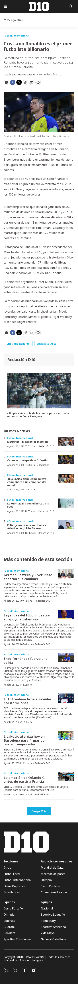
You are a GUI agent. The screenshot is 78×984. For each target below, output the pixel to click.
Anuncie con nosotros (56, 861)
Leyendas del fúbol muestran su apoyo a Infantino (27, 617)
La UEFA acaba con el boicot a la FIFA (28, 505)
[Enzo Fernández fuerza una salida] (66, 657)
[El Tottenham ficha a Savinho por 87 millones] (66, 698)
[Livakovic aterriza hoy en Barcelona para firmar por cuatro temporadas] (66, 735)
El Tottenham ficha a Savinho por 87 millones (27, 701)
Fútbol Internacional (16, 35)
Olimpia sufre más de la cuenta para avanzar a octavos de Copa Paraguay (38, 415)
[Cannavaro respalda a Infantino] (66, 460)
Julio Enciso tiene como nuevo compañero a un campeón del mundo (26, 482)
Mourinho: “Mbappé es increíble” (28, 441)
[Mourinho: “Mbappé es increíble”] (66, 441)
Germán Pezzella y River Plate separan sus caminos (28, 577)
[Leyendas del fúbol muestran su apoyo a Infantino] (66, 614)
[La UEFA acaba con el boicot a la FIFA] (66, 503)
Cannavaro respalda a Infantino (28, 460)
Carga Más (39, 811)
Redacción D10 (21, 359)
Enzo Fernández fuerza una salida (26, 660)
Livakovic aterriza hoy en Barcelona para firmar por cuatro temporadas (25, 740)
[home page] (39, 6)
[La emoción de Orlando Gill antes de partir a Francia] (66, 776)
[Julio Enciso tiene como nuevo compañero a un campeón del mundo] (66, 478)
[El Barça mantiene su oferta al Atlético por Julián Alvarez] (66, 524)
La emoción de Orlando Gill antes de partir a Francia (25, 779)
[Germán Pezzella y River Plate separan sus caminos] (66, 574)
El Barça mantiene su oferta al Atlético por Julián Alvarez (27, 526)
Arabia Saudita (46, 343)
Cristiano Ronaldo (18, 343)
